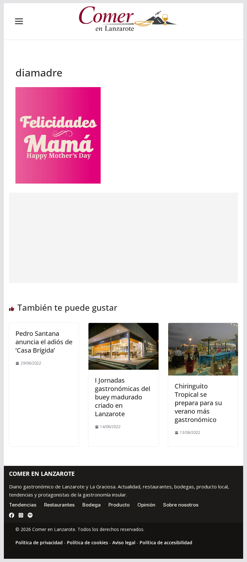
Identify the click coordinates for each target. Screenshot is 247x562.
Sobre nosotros (180, 505)
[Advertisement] (123, 238)
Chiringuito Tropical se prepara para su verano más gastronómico (198, 403)
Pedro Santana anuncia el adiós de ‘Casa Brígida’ (43, 342)
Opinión (146, 505)
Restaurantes (59, 505)
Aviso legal (123, 542)
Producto (119, 505)
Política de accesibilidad (166, 542)
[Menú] (19, 21)
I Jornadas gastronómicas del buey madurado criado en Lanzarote (122, 397)
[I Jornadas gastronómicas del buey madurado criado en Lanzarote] (123, 327)
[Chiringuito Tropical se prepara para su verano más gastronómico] (203, 327)
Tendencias (22, 505)
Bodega (91, 505)
